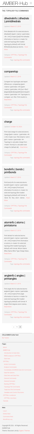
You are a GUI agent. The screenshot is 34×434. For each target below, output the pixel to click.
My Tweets (5, 338)
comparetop (11, 71)
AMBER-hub (6, 350)
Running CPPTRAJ (9, 384)
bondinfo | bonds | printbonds (14, 171)
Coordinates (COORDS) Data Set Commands (17, 370)
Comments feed (8, 416)
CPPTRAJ (14, 55)
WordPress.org (7, 419)
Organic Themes (24, 431)
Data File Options (9, 372)
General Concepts (9, 381)
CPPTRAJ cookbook (9, 395)
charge (8, 121)
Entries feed (6, 414)
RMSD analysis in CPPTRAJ (12, 356)
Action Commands (10, 364)
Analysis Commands (10, 367)
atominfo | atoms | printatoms (14, 224)
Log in (5, 411)
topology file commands (22, 60)
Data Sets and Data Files (11, 375)
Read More (8, 99)
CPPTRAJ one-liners (10, 398)
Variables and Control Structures (14, 392)
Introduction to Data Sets (12, 353)
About (5, 347)
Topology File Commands (12, 387)
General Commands (10, 378)
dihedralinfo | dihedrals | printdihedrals (16, 20)
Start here (7, 358)
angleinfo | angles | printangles (14, 277)
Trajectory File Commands (12, 389)
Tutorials (5, 401)
